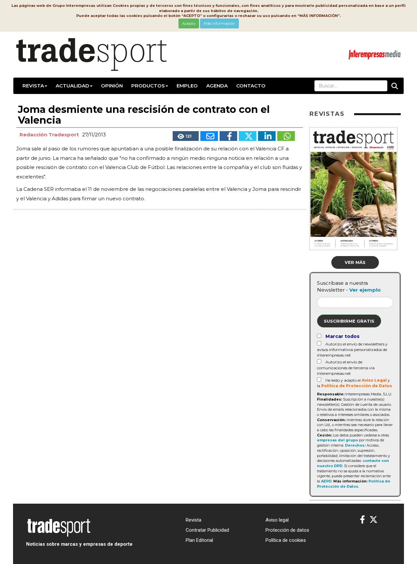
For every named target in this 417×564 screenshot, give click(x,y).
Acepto (188, 23)
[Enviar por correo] (209, 136)
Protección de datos (287, 530)
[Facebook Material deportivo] (362, 519)
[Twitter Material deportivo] (373, 519)
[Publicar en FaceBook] (228, 136)
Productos (148, 86)
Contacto (251, 86)
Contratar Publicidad (207, 530)
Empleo (187, 86)
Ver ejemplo (365, 290)
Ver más (355, 262)
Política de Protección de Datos (356, 385)
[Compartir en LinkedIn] (267, 136)
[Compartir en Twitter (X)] (247, 136)
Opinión (112, 86)
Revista (33, 86)
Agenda (217, 86)
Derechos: (355, 445)
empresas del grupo (337, 440)
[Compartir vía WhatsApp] (286, 136)
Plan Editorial (199, 540)
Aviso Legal (374, 380)
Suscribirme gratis (349, 321)
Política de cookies (286, 540)
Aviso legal (277, 520)
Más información (219, 23)
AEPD (326, 481)
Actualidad (72, 86)
